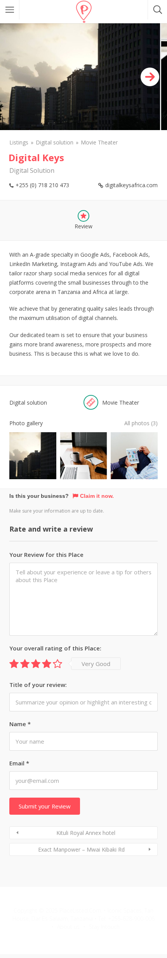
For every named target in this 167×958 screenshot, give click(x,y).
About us (68, 926)
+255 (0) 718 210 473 (42, 185)
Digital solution (54, 142)
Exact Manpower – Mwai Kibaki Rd (81, 849)
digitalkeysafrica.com (131, 185)
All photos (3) (141, 423)
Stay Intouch (104, 926)
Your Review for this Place (46, 554)
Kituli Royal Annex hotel (85, 832)
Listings (18, 142)
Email (19, 763)
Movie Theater (99, 142)
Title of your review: (38, 685)
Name (20, 724)
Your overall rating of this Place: (55, 648)
